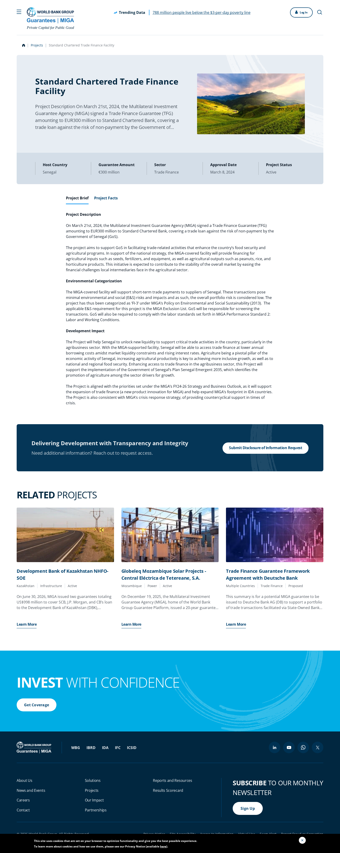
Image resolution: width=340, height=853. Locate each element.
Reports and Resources (172, 780)
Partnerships (96, 810)
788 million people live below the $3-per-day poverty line (201, 12)
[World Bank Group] (34, 747)
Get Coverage (36, 704)
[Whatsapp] (303, 747)
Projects (37, 45)
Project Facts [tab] (106, 198)
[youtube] (289, 747)
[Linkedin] (274, 747)
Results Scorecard (168, 790)
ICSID (131, 747)
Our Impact (94, 800)
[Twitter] (317, 747)
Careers (23, 800)
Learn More (27, 624)
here (163, 846)
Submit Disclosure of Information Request (265, 447)
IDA (105, 747)
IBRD (91, 747)
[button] (19, 11)
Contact (23, 810)
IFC (118, 747)
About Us (24, 780)
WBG (75, 747)
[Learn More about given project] (65, 535)
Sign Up (248, 808)
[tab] (77, 199)
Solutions (93, 780)
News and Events (31, 790)
